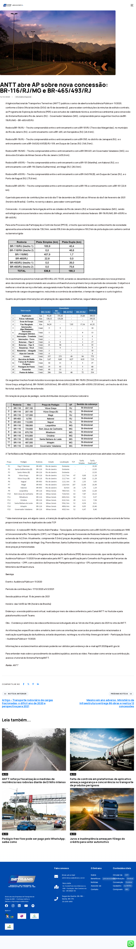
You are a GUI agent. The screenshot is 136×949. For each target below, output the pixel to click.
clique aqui (15, 901)
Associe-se (96, 886)
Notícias (94, 882)
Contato (94, 889)
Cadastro (122, 886)
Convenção (122, 882)
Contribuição (122, 878)
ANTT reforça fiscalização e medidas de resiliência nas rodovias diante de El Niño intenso (34, 780)
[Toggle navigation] (111, 5)
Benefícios (100, 878)
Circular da (120, 875)
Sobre (93, 875)
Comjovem (120, 889)
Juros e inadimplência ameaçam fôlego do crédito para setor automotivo (97, 840)
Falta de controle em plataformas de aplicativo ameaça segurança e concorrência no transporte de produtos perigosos (101, 782)
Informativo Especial (23, 97)
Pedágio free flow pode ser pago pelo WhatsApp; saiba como (33, 840)
